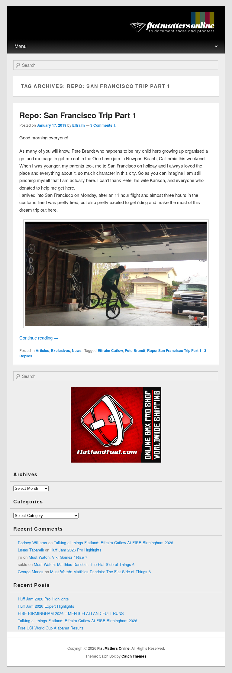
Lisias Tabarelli (31, 550)
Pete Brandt (135, 350)
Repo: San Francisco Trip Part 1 (78, 115)
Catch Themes (134, 656)
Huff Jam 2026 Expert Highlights (46, 606)
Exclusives (60, 350)
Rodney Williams (32, 542)
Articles (42, 350)
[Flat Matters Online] (174, 31)
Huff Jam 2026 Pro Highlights (76, 550)
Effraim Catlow (110, 350)
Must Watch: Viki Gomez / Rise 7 (58, 557)
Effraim (78, 125)
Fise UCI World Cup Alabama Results (51, 628)
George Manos (31, 571)
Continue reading (38, 337)
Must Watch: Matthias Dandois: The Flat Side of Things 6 (84, 564)
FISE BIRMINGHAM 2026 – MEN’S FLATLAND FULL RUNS (71, 613)
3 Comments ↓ (103, 125)
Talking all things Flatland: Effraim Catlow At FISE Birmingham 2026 (113, 542)
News (77, 350)
